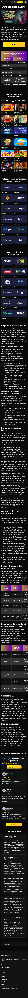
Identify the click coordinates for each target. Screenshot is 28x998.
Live (10, 100)
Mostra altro (14, 824)
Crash (16, 100)
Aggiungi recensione (14, 767)
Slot (23, 100)
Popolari (3, 100)
